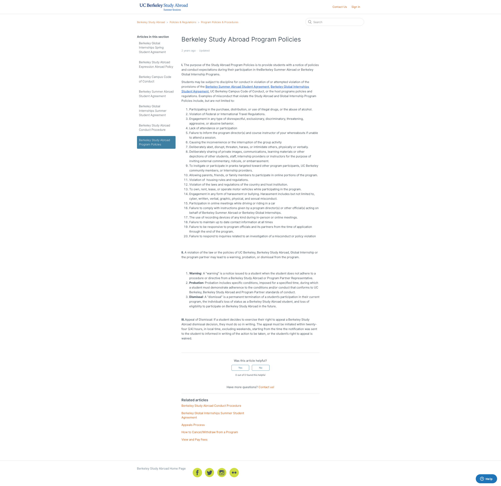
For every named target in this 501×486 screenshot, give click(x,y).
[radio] (240, 368)
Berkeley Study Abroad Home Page (161, 468)
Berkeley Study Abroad (151, 22)
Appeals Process (193, 425)
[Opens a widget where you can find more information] (486, 479)
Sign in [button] (355, 6)
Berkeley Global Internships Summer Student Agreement (152, 110)
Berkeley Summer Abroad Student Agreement (156, 94)
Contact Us (339, 6)
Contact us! (266, 387)
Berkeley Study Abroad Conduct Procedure (154, 128)
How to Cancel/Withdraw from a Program (209, 432)
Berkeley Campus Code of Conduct (155, 79)
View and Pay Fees (194, 439)
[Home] (163, 12)
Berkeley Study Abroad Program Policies (154, 142)
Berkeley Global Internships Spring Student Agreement (152, 47)
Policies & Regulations (183, 22)
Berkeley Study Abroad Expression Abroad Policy (156, 64)
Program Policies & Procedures (219, 22)
